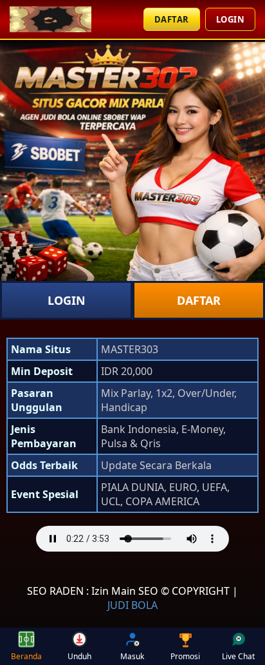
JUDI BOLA (132, 605)
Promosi (185, 656)
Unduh (79, 656)
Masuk (132, 656)
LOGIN (230, 19)
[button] (132, 540)
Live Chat (238, 656)
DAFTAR (171, 19)
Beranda (26, 656)
